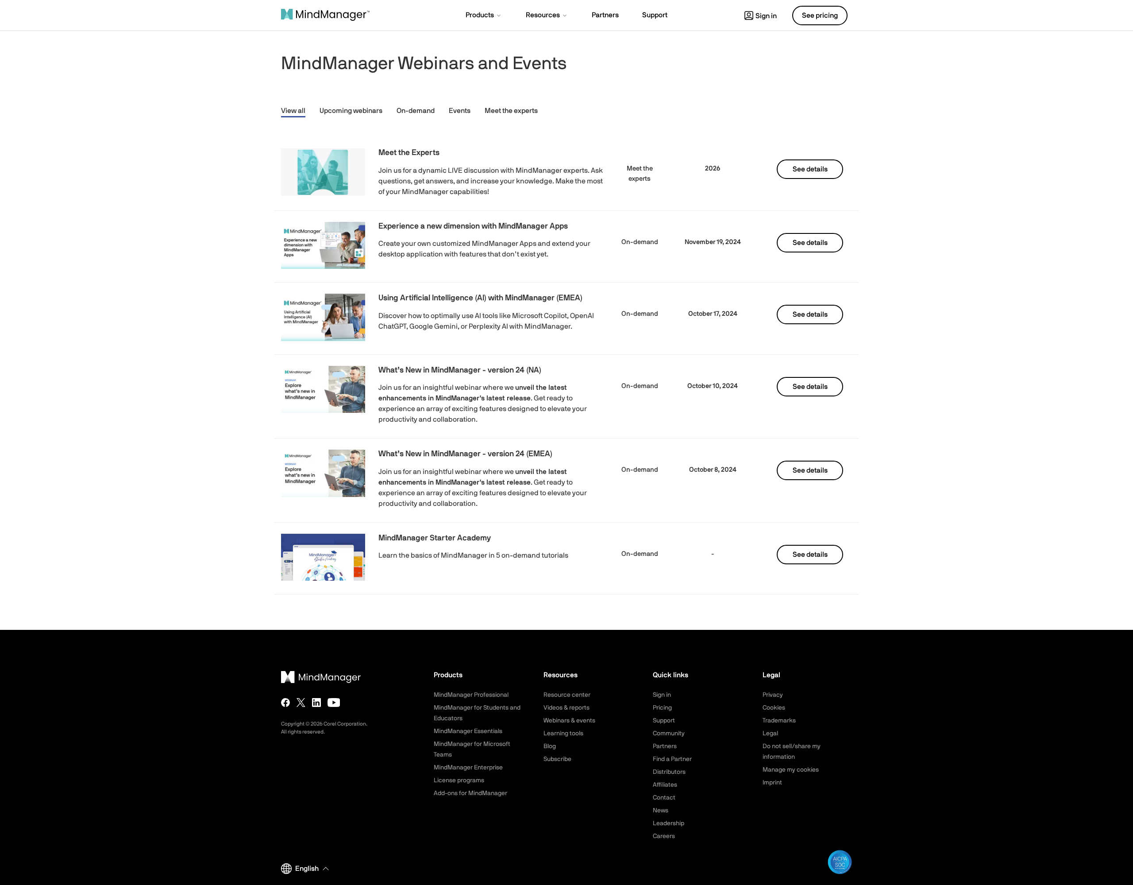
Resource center (566, 695)
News (660, 810)
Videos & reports (566, 708)
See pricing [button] (820, 15)
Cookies (774, 708)
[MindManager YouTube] (334, 702)
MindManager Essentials (468, 731)
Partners (665, 746)
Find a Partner (672, 759)
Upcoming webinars (351, 110)
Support (664, 721)
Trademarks (779, 721)
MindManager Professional (471, 695)
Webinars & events (569, 721)
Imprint (772, 783)
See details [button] (810, 169)
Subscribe (557, 759)
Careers (664, 836)
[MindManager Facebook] (285, 702)
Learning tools (563, 733)
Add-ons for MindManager (470, 793)
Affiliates (665, 785)
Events (459, 110)
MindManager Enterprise (468, 768)
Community (669, 733)
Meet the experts (511, 110)
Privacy (773, 695)
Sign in (766, 15)
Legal (770, 733)
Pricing (662, 708)
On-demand (416, 110)
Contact (664, 798)
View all (293, 110)
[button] (484, 16)
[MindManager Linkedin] (316, 702)
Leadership (668, 823)
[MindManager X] (301, 702)
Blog (549, 746)
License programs (459, 780)
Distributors (669, 772)
